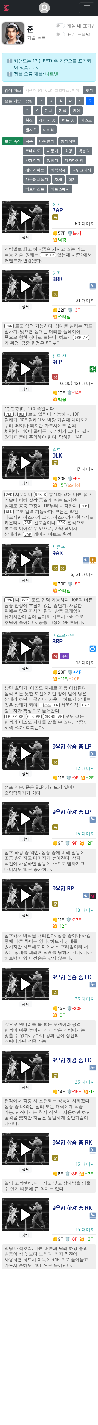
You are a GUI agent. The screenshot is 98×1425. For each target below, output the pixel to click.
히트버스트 (34, 189)
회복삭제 (58, 169)
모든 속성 (13, 141)
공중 (29, 141)
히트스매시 (60, 189)
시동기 (52, 150)
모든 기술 (13, 101)
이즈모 (86, 120)
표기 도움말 (78, 34)
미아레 (48, 129)
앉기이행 (68, 141)
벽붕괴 (84, 150)
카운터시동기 (36, 179)
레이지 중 (47, 120)
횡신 (29, 120)
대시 (49, 110)
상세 (25, 237)
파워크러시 (81, 169)
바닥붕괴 (46, 141)
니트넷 (51, 74)
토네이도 (33, 150)
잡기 (72, 179)
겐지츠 (31, 129)
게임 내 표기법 (81, 25)
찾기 (89, 90)
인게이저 (33, 160)
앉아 (76, 110)
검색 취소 (13, 90)
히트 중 (68, 120)
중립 (29, 101)
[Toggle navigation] (86, 7)
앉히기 (52, 160)
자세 (58, 179)
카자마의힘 (74, 160)
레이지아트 (34, 169)
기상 (62, 110)
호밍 (68, 150)
